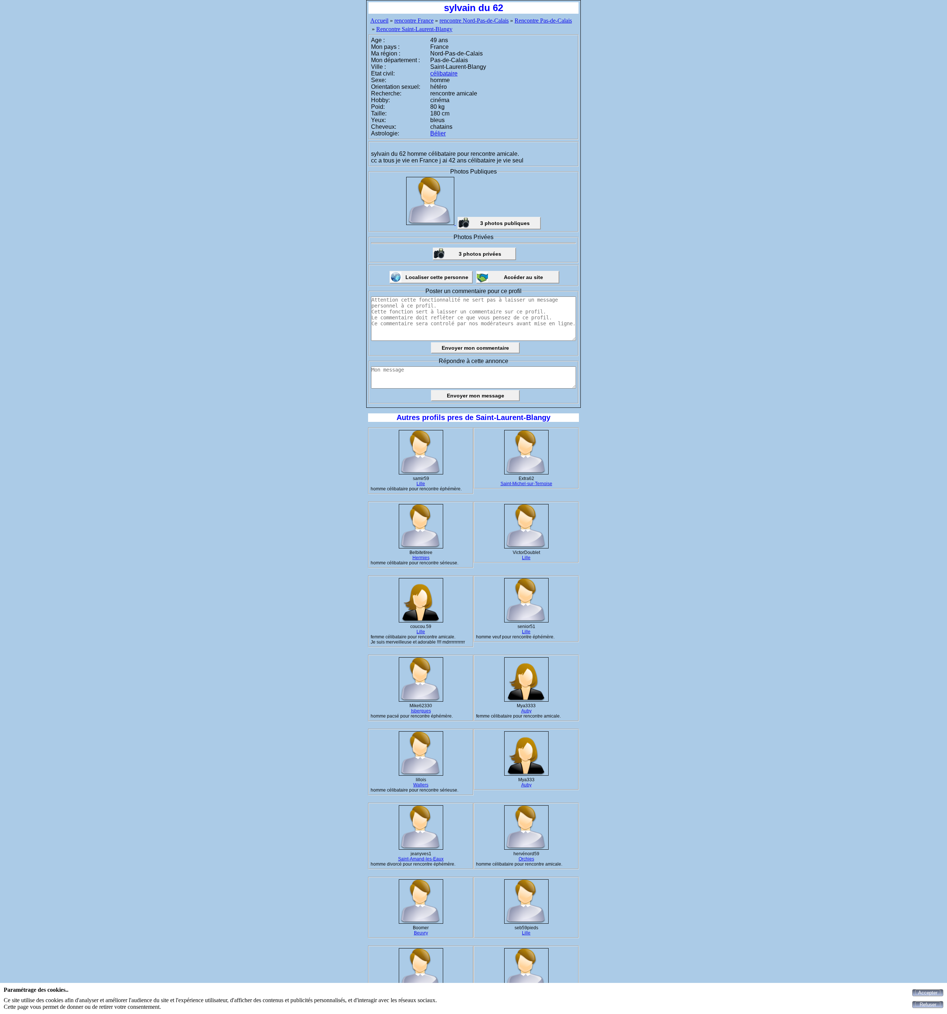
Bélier (438, 133)
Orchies (526, 859)
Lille (421, 483)
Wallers (420, 785)
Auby (526, 711)
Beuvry (421, 933)
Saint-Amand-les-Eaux (421, 859)
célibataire (444, 73)
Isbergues (421, 711)
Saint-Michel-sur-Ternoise (526, 483)
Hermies (420, 557)
